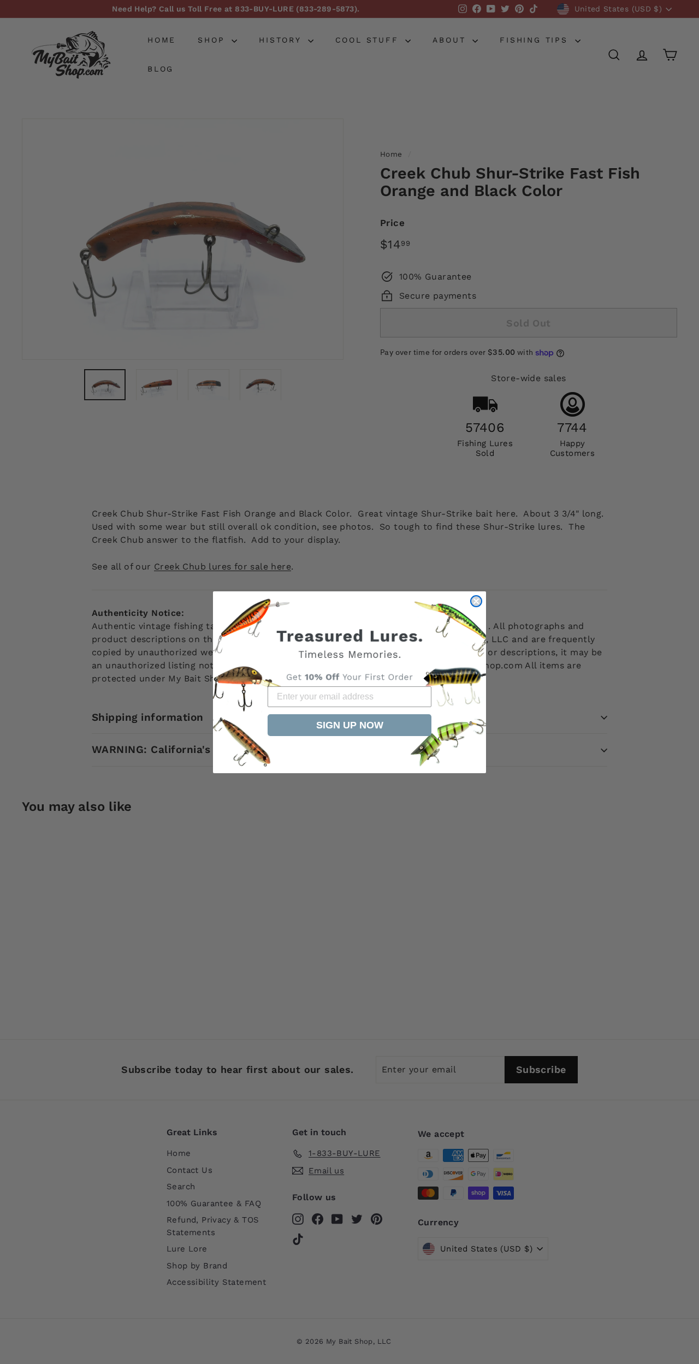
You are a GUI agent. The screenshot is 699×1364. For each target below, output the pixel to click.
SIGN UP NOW (349, 725)
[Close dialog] (476, 601)
